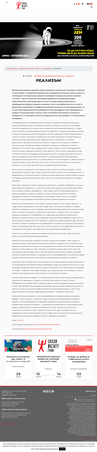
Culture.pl (20, 320)
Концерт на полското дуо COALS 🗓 (18, 358)
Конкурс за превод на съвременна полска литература (79, 359)
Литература (69, 76)
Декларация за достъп (9, 424)
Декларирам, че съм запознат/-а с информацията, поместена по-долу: (85, 400)
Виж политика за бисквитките (47, 449)
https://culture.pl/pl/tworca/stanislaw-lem (47, 324)
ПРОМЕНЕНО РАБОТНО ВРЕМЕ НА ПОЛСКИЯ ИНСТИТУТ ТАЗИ (48, 359)
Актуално (60, 76)
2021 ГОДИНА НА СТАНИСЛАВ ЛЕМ (45, 76)
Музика (22, 366)
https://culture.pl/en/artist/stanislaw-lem (38, 329)
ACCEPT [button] (62, 449)
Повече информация (90, 438)
